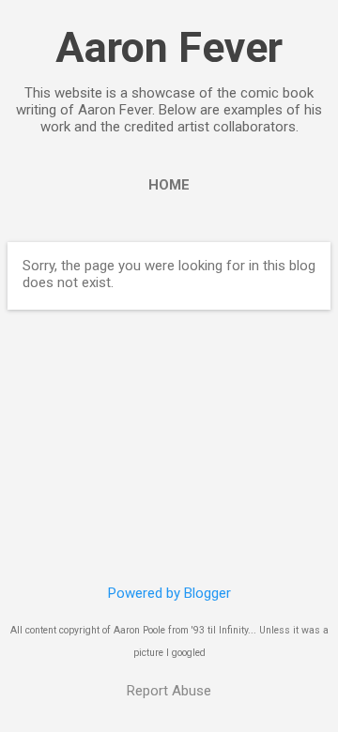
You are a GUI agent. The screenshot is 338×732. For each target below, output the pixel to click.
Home (169, 184)
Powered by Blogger (169, 593)
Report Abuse (169, 690)
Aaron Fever (169, 47)
